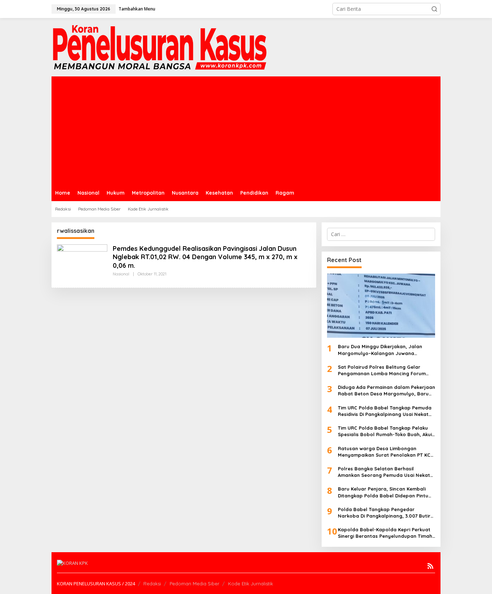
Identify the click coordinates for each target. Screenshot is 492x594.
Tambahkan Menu (136, 9)
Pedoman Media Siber (194, 583)
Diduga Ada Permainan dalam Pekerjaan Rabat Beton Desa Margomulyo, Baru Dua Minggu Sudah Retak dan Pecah (386, 390)
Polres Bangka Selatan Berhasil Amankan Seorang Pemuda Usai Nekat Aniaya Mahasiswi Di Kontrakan (384, 472)
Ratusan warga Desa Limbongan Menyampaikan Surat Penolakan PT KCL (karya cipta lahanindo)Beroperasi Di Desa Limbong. (385, 452)
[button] (434, 9)
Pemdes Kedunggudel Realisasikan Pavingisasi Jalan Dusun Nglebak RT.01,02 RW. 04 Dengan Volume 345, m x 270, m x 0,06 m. (205, 257)
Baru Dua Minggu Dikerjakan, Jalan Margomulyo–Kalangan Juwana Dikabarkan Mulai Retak (380, 349)
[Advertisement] (246, 130)
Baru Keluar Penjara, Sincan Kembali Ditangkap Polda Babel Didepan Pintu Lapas (383, 492)
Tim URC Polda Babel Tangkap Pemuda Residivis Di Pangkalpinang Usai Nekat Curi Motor (384, 411)
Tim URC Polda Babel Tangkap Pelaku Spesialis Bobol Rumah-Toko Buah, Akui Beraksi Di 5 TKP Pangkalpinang (385, 431)
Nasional (121, 273)
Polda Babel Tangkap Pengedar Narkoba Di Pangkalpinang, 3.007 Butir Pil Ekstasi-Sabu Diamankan (384, 512)
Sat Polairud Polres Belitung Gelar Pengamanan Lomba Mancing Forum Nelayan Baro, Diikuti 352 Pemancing (382, 370)
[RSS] (430, 566)
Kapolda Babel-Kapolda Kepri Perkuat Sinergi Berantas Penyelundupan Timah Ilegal (385, 533)
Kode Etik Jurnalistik (250, 583)
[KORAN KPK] (160, 46)
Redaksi (152, 583)
